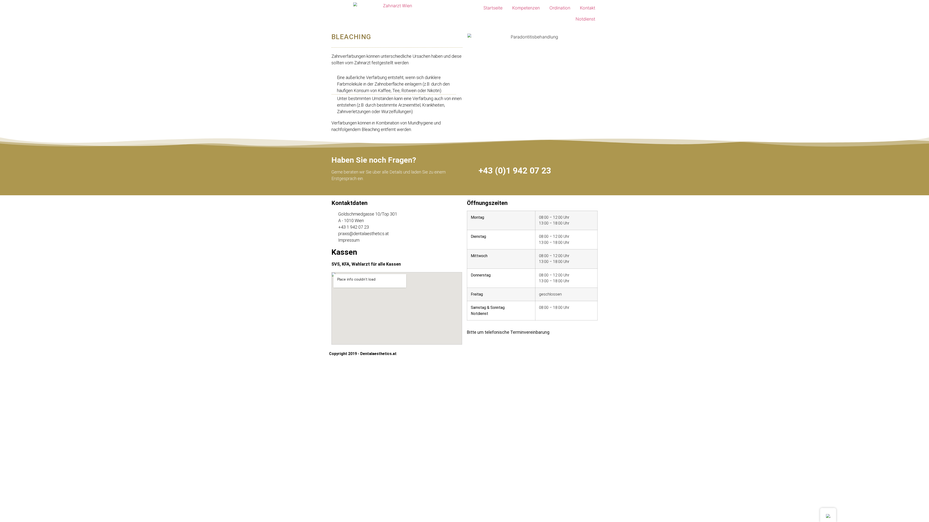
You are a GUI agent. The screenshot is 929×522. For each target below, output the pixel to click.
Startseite (492, 7)
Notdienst (585, 19)
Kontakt (587, 7)
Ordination (559, 7)
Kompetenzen (526, 7)
